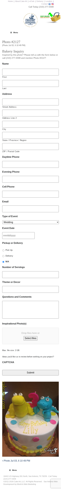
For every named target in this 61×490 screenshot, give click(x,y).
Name (5, 64)
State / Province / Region (14, 140)
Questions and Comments (17, 297)
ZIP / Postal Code (10, 151)
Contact (44, 4)
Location (48, 1)
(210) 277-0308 (46, 7)
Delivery (39, 1)
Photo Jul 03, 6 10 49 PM (16, 460)
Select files (30, 338)
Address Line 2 (9, 118)
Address (7, 94)
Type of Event (10, 216)
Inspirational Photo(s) (14, 323)
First (4, 77)
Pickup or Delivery (12, 243)
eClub (31, 1)
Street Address (9, 107)
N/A (7, 261)
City (4, 129)
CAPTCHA (8, 362)
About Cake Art (21, 1)
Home (10, 1)
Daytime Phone (10, 157)
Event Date (8, 228)
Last (4, 88)
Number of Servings (13, 267)
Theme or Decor (11, 282)
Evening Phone (11, 172)
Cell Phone (8, 186)
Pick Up (9, 250)
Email (5, 201)
